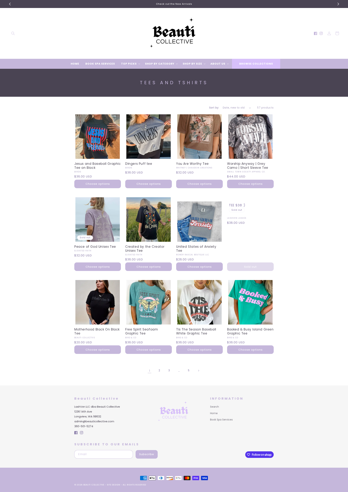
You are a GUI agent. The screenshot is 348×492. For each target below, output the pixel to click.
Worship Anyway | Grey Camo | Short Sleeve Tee (247, 166)
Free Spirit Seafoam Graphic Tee (141, 331)
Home (214, 413)
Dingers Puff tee (138, 164)
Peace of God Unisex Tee (95, 247)
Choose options (98, 184)
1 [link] (149, 371)
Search (214, 407)
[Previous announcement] (10, 4)
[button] (13, 33)
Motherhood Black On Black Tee (97, 331)
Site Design (113, 484)
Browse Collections (256, 64)
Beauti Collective (93, 484)
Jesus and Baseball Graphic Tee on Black (97, 166)
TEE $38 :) (237, 205)
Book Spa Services (221, 419)
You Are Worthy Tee (192, 164)
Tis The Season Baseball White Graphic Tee (196, 331)
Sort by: (214, 107)
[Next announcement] (338, 4)
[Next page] (198, 371)
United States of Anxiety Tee (196, 249)
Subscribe (146, 454)
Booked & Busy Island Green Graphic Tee (250, 331)
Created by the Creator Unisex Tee (144, 249)
